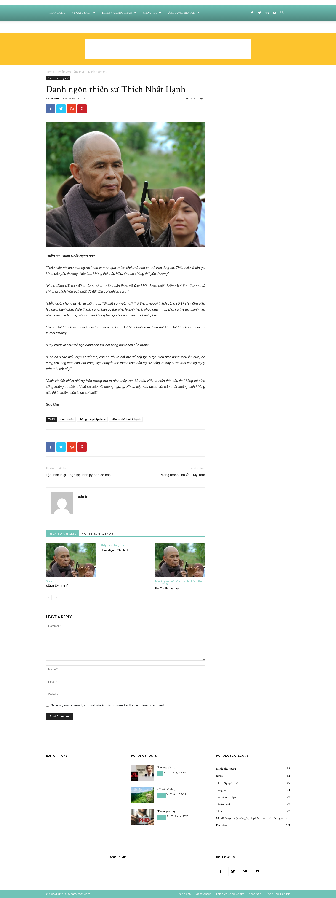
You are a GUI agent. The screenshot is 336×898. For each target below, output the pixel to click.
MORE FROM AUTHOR (97, 533)
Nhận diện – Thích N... (115, 550)
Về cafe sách (81, 12)
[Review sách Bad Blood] (142, 773)
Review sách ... (166, 767)
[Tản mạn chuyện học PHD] (142, 817)
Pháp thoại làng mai (71, 72)
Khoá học (150, 12)
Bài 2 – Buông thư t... (169, 588)
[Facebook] (251, 13)
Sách (160, 773)
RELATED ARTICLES (62, 533)
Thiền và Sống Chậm (117, 12)
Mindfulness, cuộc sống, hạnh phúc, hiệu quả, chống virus (178, 582)
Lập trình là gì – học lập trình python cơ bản (78, 475)
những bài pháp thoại (92, 419)
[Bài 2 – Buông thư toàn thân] (180, 560)
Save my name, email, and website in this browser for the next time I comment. (108, 705)
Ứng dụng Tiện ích (181, 12)
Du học (161, 794)
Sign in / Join (182, 27)
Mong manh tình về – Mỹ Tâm (183, 475)
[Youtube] (274, 13)
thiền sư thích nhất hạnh (126, 419)
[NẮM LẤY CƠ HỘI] (71, 560)
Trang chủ (57, 12)
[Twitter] (259, 13)
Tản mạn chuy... (167, 811)
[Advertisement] (168, 49)
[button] (283, 13)
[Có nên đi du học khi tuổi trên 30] (142, 795)
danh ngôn (67, 419)
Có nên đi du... (166, 789)
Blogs (49, 581)
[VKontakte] (267, 13)
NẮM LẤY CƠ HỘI (57, 586)
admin (54, 98)
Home (50, 72)
